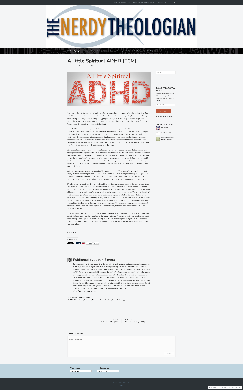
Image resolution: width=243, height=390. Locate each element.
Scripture (108, 300)
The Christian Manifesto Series (134, 51)
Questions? (164, 127)
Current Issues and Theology (114, 51)
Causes (81, 300)
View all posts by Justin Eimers (84, 291)
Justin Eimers (73, 66)
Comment (169, 353)
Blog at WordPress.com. (121, 383)
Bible (76, 300)
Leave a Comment (98, 66)
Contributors (161, 2)
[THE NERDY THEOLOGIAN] (121, 26)
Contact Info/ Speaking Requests (144, 2)
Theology (86, 51)
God (85, 300)
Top (121, 385)
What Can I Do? (166, 132)
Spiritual (115, 300)
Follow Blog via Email (165, 89)
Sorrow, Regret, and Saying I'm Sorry (167, 139)
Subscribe (163, 111)
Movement (95, 300)
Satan (102, 300)
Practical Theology (97, 51)
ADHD (71, 300)
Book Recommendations (122, 2)
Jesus (89, 300)
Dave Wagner (151, 51)
